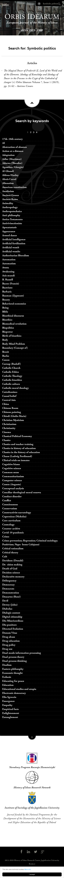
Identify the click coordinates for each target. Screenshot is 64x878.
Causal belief (9, 396)
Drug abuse (8, 637)
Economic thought (12, 673)
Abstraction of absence (14, 147)
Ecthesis (6, 677)
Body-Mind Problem (13, 344)
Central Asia (9, 400)
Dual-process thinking (14, 661)
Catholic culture (11, 384)
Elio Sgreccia (9, 697)
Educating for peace (13, 681)
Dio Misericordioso (12, 620)
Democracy (8, 584)
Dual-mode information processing (21, 653)
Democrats (8, 588)
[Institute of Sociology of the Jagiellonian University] (32, 798)
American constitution (14, 187)
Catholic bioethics (12, 380)
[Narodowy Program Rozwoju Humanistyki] (32, 757)
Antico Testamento (12, 219)
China (5, 404)
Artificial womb (10, 247)
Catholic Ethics (10, 372)
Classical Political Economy (17, 436)
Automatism (9, 263)
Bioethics (7, 319)
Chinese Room (10, 408)
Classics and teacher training (17, 444)
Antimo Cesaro (25, 86)
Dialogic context (11, 612)
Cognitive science (11, 468)
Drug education (11, 641)
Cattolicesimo (9, 392)
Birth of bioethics (12, 335)
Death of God (9, 568)
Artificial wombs (11, 251)
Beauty (6, 299)
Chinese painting (11, 412)
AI (3, 143)
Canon (6, 360)
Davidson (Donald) (12, 560)
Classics (6, 440)
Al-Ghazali (8, 171)
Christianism (9, 424)
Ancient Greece (10, 195)
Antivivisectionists (12, 223)
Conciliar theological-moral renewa (21, 492)
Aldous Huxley (10, 175)
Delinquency (9, 580)
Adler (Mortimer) (12, 159)
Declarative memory (13, 576)
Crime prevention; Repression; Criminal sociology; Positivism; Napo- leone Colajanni (30, 542)
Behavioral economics (14, 303)
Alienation (8, 183)
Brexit (5, 352)
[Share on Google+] (42, 852)
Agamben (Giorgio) (13, 167)
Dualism (7, 665)
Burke (5, 356)
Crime (5, 536)
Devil (5, 600)
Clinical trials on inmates (15, 460)
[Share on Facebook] (21, 852)
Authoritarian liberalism (15, 255)
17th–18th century (12, 139)
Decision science (11, 572)
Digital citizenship (12, 616)
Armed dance (9, 235)
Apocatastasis (9, 227)
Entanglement (10, 717)
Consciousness (10, 504)
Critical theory (10, 552)
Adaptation (8, 155)
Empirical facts (10, 709)
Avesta (5, 267)
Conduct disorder (12, 496)
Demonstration (10, 592)
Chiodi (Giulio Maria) (14, 416)
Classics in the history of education (21, 452)
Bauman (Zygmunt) (13, 295)
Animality (7, 203)
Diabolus (7, 608)
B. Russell (7, 279)
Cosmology (8, 524)
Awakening (8, 271)
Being (5, 307)
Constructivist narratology (16, 512)
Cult (4, 556)
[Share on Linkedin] (28, 852)
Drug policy (8, 645)
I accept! (32, 874)
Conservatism (9, 508)
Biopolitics (8, 327)
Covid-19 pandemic (13, 532)
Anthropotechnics (12, 211)
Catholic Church (11, 368)
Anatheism (8, 191)
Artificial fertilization (13, 243)
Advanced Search (39, 4)
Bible (5, 311)
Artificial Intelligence (13, 239)
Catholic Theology (12, 376)
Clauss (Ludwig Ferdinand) (17, 456)
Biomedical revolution (14, 323)
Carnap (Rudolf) (11, 364)
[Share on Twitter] (35, 852)
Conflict (6, 500)
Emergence (8, 701)
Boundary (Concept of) (15, 348)
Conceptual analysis (13, 488)
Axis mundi (8, 275)
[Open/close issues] (32, 104)
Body (5, 340)
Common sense (10, 472)
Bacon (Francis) (10, 283)
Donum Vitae (9, 633)
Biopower (7, 331)
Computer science (12, 480)
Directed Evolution (12, 629)
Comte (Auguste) (11, 484)
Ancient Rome (10, 199)
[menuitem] (27, 132)
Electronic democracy (14, 693)
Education (8, 685)
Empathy (7, 705)
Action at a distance (12, 151)
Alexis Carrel (9, 179)
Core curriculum (11, 520)
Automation (8, 259)
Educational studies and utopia (19, 689)
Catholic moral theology (15, 388)
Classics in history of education (19, 448)
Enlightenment (10, 713)
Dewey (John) (10, 604)
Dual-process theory (13, 657)
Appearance (8, 231)
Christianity (8, 428)
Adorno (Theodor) (12, 163)
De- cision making (12, 564)
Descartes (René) (11, 596)
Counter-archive (11, 528)
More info (27, 869)
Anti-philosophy (11, 215)
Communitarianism (13, 476)
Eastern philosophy (12, 669)
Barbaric (7, 291)
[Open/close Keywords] (32, 738)
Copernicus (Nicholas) (14, 516)
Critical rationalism (13, 548)
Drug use (7, 649)
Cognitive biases (11, 464)
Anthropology (10, 207)
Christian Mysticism (13, 420)
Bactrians (7, 287)
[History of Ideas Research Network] (32, 777)
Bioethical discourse (13, 315)
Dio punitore (9, 624)
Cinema (6, 432)
